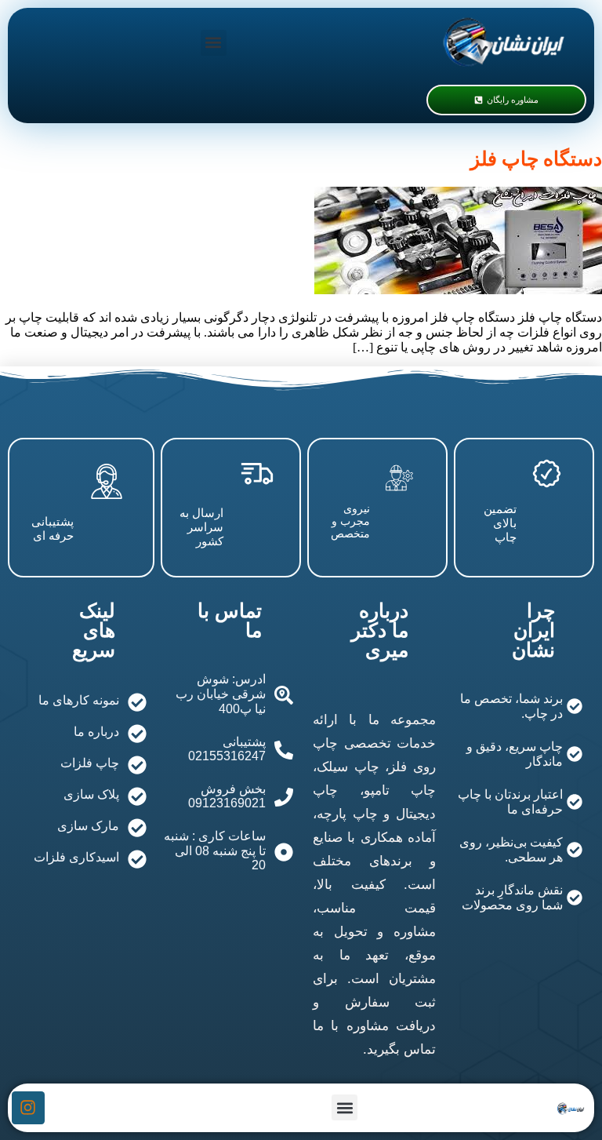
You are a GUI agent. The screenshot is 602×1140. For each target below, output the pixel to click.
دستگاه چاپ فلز (536, 158)
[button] (214, 43)
